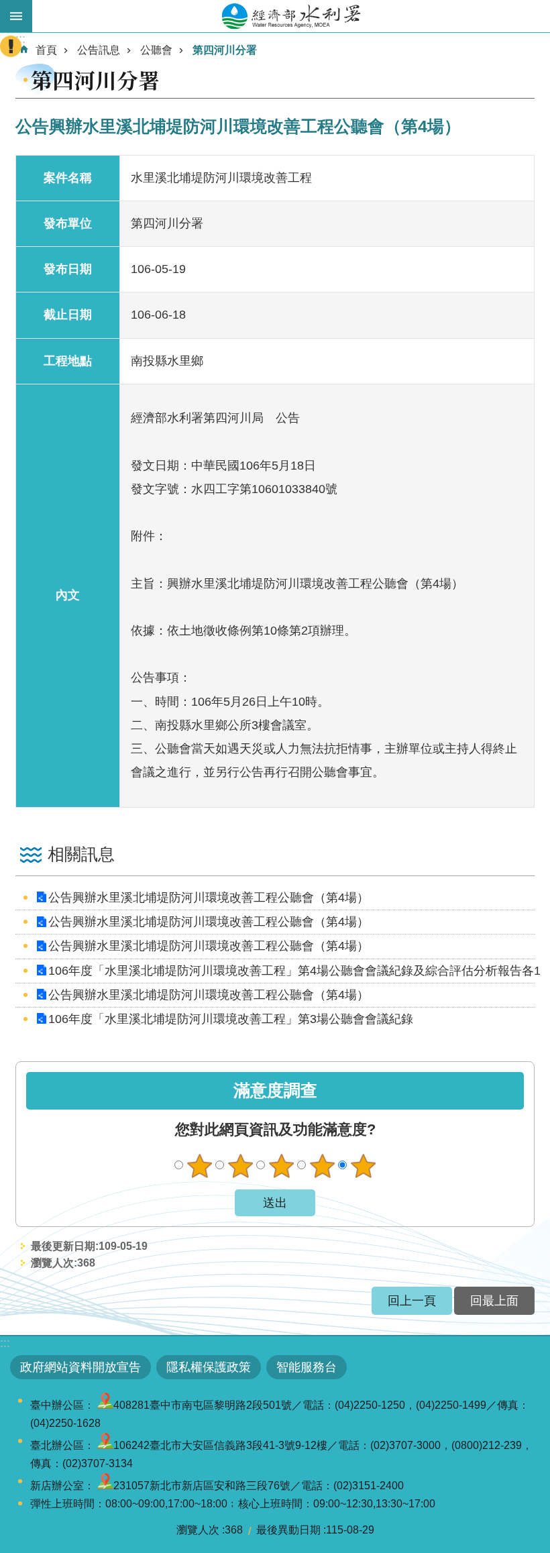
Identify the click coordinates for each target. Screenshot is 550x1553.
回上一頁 (412, 1300)
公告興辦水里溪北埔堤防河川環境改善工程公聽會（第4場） (208, 897)
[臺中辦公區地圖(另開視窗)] (105, 1405)
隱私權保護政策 (208, 1367)
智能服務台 (306, 1367)
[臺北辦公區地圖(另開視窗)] (105, 1445)
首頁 (46, 50)
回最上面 (494, 1300)
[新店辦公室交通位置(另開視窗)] (105, 1485)
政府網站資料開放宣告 (80, 1367)
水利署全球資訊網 (291, 16)
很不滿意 (199, 1166)
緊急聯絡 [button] (10, 46)
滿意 (322, 1166)
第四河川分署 (224, 50)
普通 (281, 1166)
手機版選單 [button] (16, 16)
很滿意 (363, 1166)
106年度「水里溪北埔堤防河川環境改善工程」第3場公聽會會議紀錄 (230, 1019)
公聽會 (156, 50)
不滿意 (240, 1166)
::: (5, 1343)
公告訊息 (98, 50)
